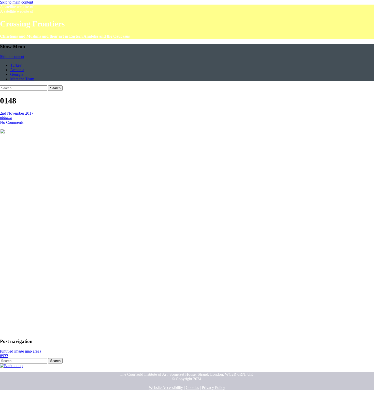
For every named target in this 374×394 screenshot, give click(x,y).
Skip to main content (16, 2)
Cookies (192, 387)
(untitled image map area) (20, 351)
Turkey (16, 65)
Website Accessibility (166, 387)
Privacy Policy (213, 387)
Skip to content (12, 56)
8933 (4, 356)
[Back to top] (11, 365)
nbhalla (6, 118)
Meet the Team (22, 79)
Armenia (17, 70)
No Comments (11, 122)
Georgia (16, 74)
